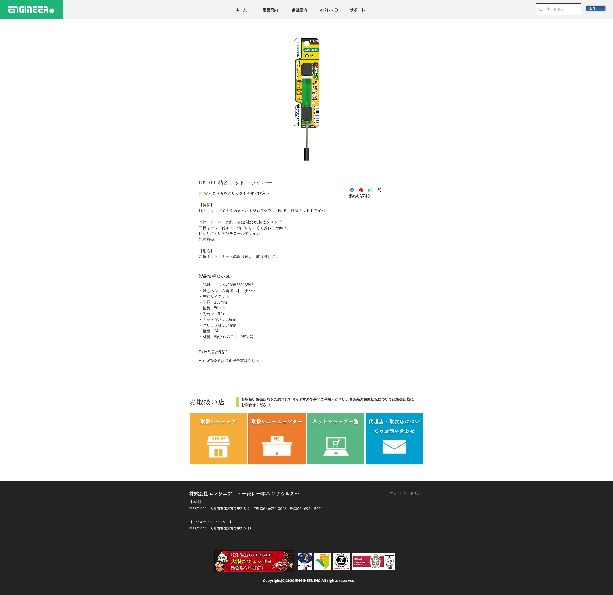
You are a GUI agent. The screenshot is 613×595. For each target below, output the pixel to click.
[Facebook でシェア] (352, 190)
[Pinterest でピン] (361, 190)
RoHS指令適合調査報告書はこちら (229, 360)
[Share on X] (379, 190)
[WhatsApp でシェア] (370, 190)
